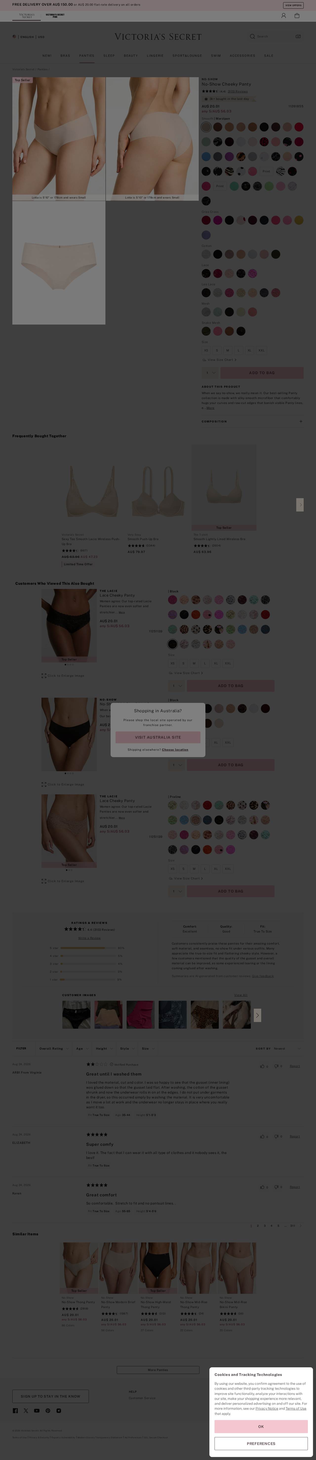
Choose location (175, 749)
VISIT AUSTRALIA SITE (158, 737)
